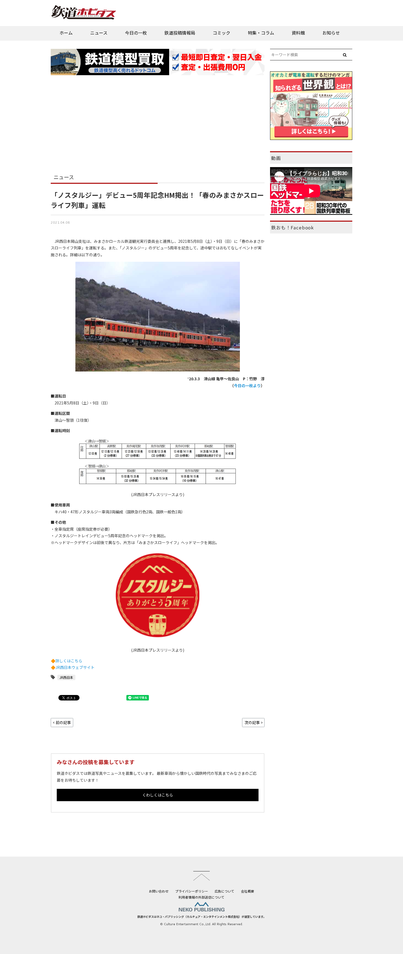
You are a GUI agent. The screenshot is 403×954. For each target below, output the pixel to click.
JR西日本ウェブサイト (75, 667)
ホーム (66, 32)
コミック (221, 32)
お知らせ (331, 32)
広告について (224, 891)
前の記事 (63, 722)
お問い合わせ (159, 891)
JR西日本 (66, 677)
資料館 (298, 32)
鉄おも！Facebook (292, 227)
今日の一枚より (247, 385)
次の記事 (252, 722)
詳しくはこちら (68, 660)
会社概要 (247, 891)
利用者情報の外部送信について (201, 897)
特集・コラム (261, 32)
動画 (276, 158)
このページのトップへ (201, 876)
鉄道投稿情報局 (179, 32)
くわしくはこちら (157, 795)
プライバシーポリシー (191, 891)
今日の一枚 (136, 32)
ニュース (98, 32)
